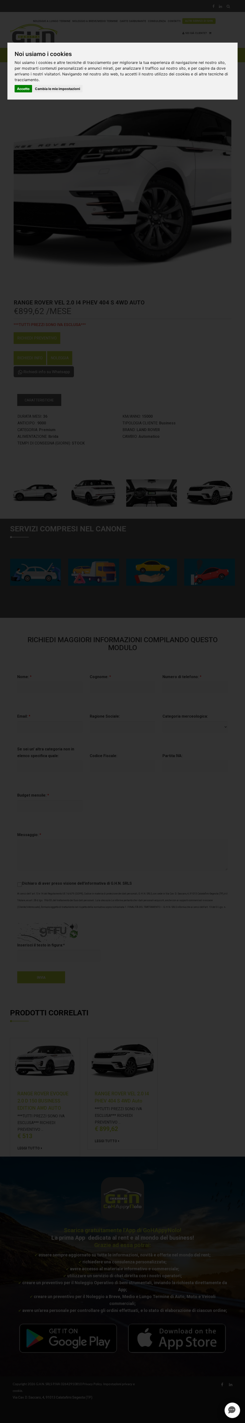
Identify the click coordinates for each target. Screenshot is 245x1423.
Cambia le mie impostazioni (57, 89)
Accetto (23, 89)
